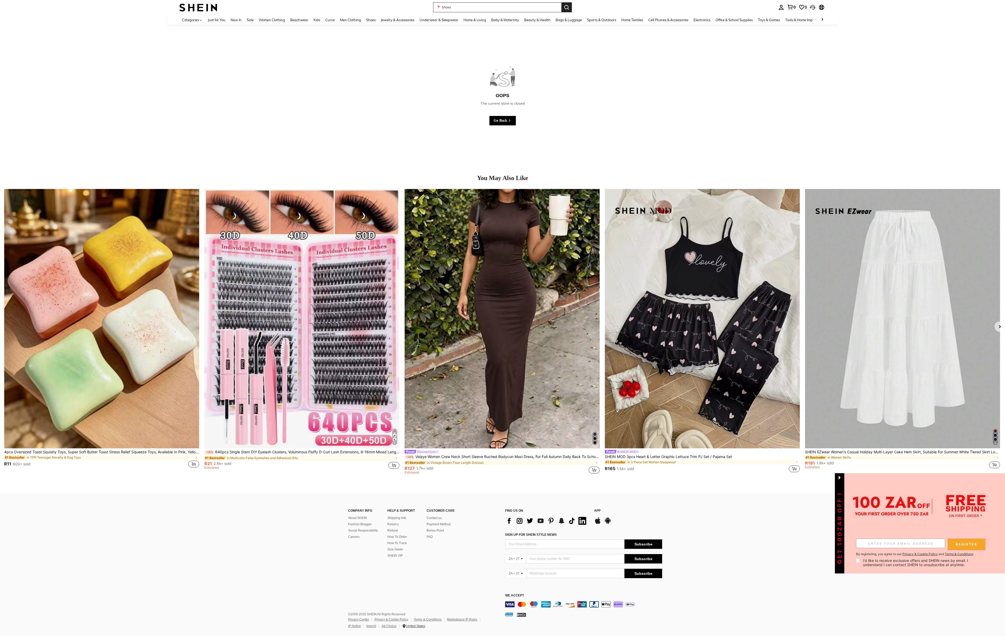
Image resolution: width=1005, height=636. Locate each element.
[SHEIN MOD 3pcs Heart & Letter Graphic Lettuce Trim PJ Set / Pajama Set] (702, 318)
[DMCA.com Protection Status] (521, 614)
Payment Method (439, 524)
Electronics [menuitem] (702, 20)
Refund (392, 530)
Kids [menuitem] (317, 20)
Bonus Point (435, 530)
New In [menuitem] (236, 20)
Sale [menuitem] (250, 20)
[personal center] (781, 7)
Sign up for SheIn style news (531, 535)
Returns (393, 524)
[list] (547, 521)
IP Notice (354, 626)
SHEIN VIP (395, 555)
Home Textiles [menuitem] (632, 20)
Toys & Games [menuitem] (769, 20)
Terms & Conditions (428, 619)
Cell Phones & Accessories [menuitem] (668, 20)
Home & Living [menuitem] (475, 20)
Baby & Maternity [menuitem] (505, 20)
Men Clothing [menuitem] (350, 20)
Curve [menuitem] (330, 20)
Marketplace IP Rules (462, 619)
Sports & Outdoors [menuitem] (601, 20)
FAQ (430, 537)
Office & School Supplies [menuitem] (734, 20)
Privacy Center (358, 619)
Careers (354, 537)
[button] (812, 7)
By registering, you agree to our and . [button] (915, 554)
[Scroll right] (822, 20)
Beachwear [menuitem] (299, 20)
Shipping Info (396, 518)
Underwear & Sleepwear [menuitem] (439, 20)
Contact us (434, 518)
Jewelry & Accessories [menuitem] (397, 20)
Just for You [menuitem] (216, 20)
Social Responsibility (363, 530)
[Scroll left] (816, 20)
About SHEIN (357, 518)
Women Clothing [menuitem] (272, 20)
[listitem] (101, 331)
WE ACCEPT (514, 595)
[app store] (597, 523)
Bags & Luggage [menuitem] (569, 20)
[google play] (607, 523)
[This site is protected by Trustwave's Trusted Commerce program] (509, 614)
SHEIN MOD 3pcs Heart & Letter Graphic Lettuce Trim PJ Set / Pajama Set (668, 457)
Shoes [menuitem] (371, 20)
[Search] (566, 7)
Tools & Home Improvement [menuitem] (806, 20)
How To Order (397, 537)
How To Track (397, 543)
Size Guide (395, 549)
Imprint (371, 626)
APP (597, 510)
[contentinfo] (583, 604)
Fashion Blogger (360, 524)
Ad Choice (389, 626)
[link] (791, 7)
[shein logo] (198, 7)
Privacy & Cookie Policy (391, 619)
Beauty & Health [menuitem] (537, 20)
